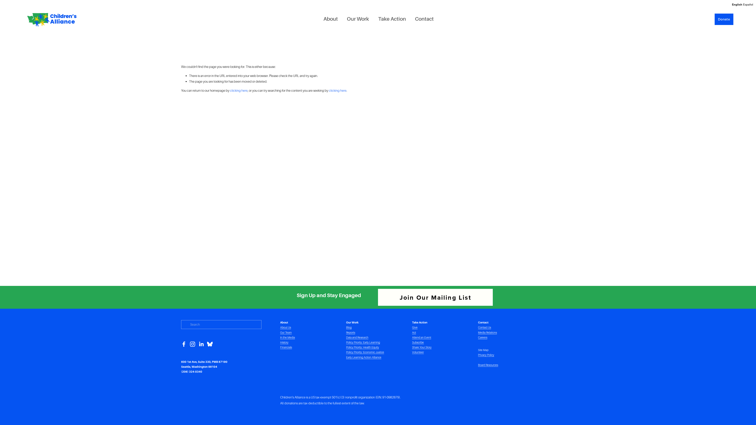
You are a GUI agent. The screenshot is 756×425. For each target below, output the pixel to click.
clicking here (239, 90)
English (737, 4)
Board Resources (488, 365)
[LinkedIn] (201, 344)
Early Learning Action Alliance (363, 357)
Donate (724, 19)
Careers (482, 337)
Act (414, 332)
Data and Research (357, 337)
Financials (286, 347)
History (284, 342)
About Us (285, 327)
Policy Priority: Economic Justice (365, 352)
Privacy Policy (486, 355)
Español (748, 4)
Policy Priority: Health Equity (362, 347)
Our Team (286, 332)
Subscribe (418, 342)
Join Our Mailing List (435, 297)
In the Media (287, 337)
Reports (350, 332)
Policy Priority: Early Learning (363, 342)
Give (415, 327)
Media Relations (487, 332)
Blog (349, 327)
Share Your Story (422, 347)
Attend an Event (421, 337)
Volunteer (418, 352)
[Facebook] (184, 344)
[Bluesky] (210, 344)
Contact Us (484, 327)
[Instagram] (192, 344)
